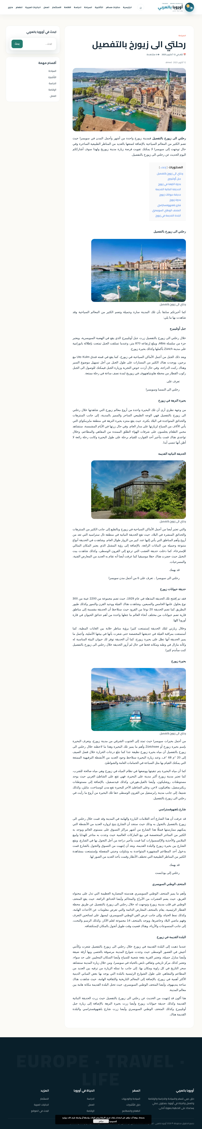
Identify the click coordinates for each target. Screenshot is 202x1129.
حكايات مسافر (113, 7)
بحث (17, 43)
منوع (10, 7)
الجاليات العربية (33, 7)
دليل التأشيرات (133, 1104)
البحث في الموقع (40, 1111)
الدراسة (77, 7)
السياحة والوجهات (131, 1098)
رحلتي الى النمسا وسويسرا (163, 389)
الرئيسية (127, 7)
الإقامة (52, 89)
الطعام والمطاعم (131, 1111)
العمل (46, 7)
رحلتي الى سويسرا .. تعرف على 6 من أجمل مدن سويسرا (144, 578)
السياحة (88, 7)
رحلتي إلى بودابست (167, 872)
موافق (101, 1121)
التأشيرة (99, 7)
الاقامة (67, 7)
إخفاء (163, 167)
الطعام (19, 7)
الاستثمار (56, 7)
